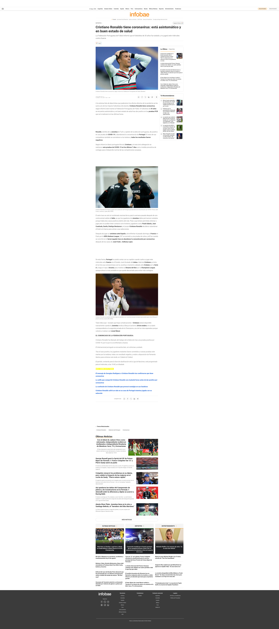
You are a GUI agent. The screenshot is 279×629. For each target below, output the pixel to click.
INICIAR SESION (273, 8)
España (122, 8)
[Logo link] (139, 14)
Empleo (140, 595)
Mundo (146, 8)
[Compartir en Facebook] (142, 97)
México (127, 8)
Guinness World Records (122, 19)
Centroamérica (138, 8)
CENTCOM (139, 19)
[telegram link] (105, 605)
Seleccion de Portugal (114, 430)
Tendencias (178, 8)
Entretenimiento (169, 8)
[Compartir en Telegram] (152, 97)
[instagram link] (108, 602)
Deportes (161, 8)
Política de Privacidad (175, 598)
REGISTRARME (262, 8)
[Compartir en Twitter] (145, 97)
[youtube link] (102, 605)
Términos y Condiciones (175, 595)
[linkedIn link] (108, 605)
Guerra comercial (132, 19)
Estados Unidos (108, 8)
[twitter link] (105, 602)
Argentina (100, 8)
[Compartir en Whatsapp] (138, 97)
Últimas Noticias (153, 8)
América (122, 595)
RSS (122, 614)
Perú (132, 8)
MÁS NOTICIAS (127, 520)
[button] (2, 8)
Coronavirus (126, 430)
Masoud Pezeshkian (147, 19)
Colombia (116, 8)
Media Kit (158, 607)
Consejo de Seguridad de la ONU (160, 19)
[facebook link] (102, 602)
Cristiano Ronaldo (101, 430)
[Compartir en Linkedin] (148, 97)
